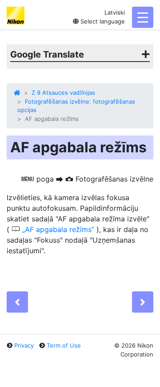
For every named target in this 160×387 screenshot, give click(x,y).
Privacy (24, 345)
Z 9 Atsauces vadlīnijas (63, 92)
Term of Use (64, 345)
